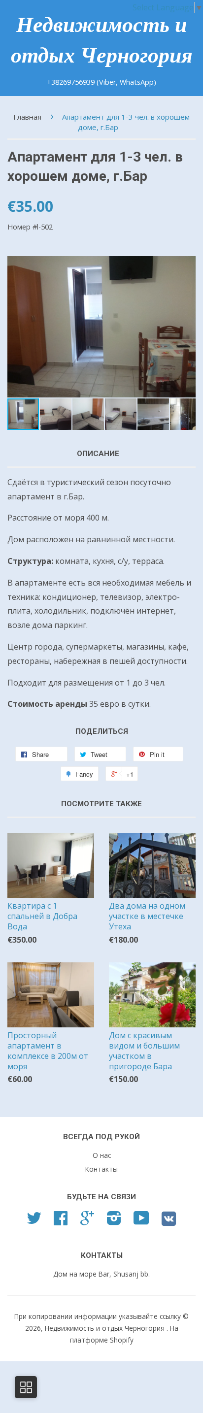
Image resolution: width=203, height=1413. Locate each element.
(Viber (106, 82)
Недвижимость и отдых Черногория (102, 40)
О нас (102, 1155)
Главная (27, 117)
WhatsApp (137, 82)
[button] (187, 326)
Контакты (101, 1169)
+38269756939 (72, 82)
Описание (98, 453)
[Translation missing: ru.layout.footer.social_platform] (34, 1221)
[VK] (168, 1222)
